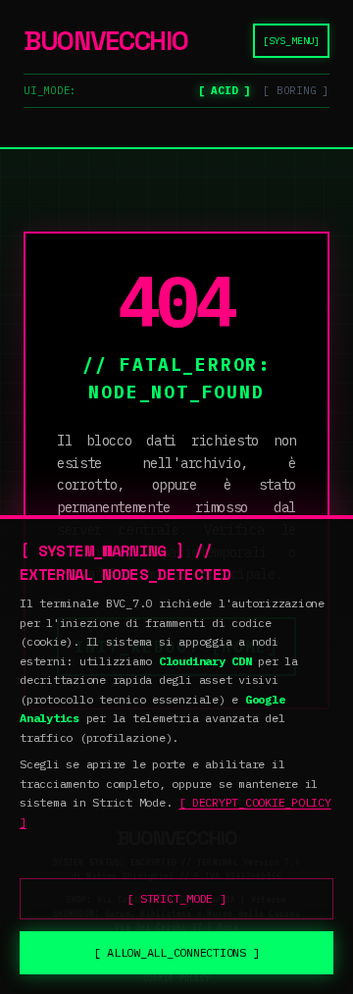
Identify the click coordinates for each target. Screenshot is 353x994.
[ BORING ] (296, 90)
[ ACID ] (224, 90)
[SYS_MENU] (291, 40)
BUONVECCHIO (105, 40)
